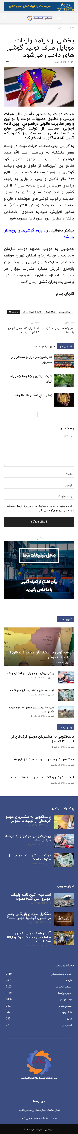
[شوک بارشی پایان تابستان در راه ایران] (64, 380)
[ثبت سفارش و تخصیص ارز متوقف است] (66, 695)
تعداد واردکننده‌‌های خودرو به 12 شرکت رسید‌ (22, 330)
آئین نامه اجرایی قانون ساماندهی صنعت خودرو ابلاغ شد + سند (29, 937)
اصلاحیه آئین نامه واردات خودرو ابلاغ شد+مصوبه (31, 896)
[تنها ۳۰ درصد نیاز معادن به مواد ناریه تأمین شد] (66, 712)
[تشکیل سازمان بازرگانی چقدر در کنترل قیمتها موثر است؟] (64, 919)
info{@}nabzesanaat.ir (33, 1118)
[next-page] (35, 414)
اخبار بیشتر (66, 346)
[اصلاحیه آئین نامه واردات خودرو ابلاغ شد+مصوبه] (64, 900)
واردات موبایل (65, 312)
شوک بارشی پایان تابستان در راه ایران (31, 378)
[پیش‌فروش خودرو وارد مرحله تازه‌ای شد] (66, 677)
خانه (72, 27)
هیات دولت (50, 312)
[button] (58, 18)
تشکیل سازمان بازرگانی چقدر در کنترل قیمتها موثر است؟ (29, 916)
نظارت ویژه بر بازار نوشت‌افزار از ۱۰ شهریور (30, 359)
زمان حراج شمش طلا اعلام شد (33, 395)
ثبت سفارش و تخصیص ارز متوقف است (30, 690)
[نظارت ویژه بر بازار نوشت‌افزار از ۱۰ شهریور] (64, 361)
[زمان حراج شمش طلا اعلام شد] (64, 400)
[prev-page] (41, 414)
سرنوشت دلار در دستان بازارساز (60, 330)
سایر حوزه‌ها (60, 27)
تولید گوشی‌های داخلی (32, 312)
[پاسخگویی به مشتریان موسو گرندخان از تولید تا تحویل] (39, 646)
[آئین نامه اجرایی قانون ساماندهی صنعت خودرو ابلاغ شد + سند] (64, 938)
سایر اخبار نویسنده (44, 346)
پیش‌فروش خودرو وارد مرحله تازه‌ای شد (30, 673)
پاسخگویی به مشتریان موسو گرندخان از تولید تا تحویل (40, 655)
